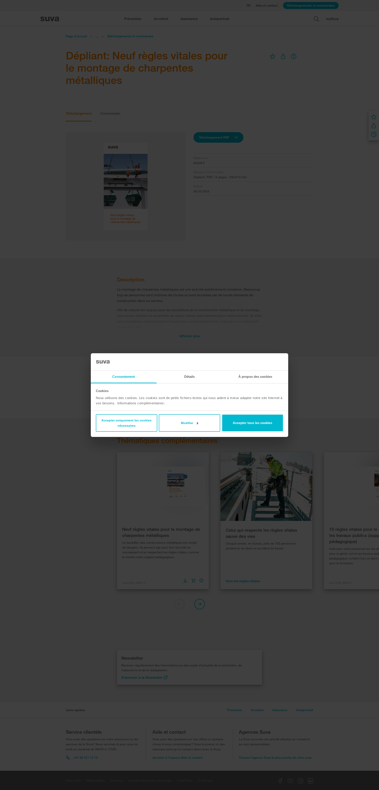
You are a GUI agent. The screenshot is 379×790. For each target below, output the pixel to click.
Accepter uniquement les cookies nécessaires (126, 423)
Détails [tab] (189, 376)
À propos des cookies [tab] (255, 376)
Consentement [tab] (123, 376)
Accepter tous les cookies (252, 423)
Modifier (187, 423)
